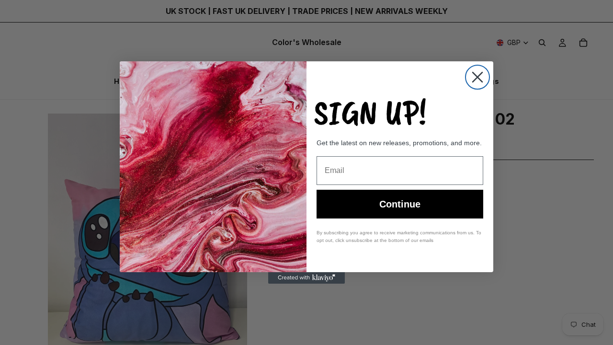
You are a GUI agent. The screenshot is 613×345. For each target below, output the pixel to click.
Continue (399, 204)
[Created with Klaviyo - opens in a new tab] (306, 278)
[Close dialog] (477, 77)
